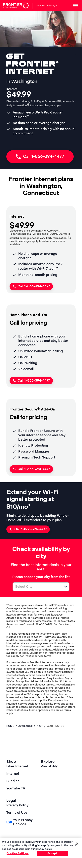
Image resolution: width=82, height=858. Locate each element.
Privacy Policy (17, 805)
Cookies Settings (17, 853)
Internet (12, 774)
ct (41, 726)
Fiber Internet (17, 766)
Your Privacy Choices (23, 822)
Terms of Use (16, 812)
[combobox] (37, 587)
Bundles (12, 781)
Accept (52, 853)
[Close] (77, 843)
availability (26, 726)
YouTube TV (15, 788)
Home (10, 726)
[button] (65, 586)
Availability (49, 766)
